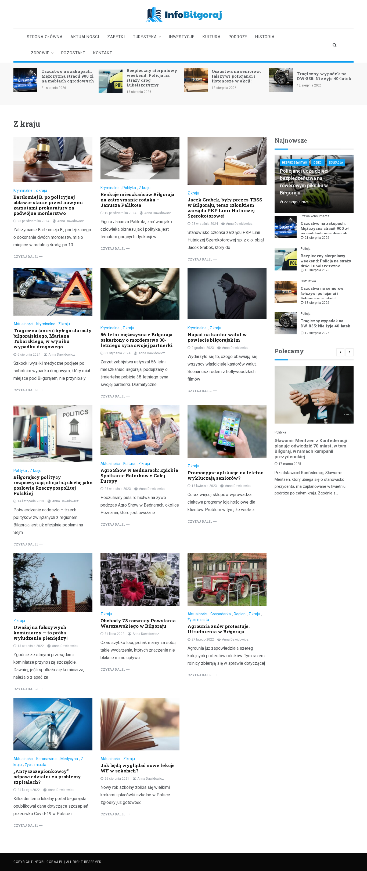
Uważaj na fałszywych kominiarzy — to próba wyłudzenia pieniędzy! (40, 632)
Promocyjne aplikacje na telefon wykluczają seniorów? (226, 475)
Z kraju (41, 190)
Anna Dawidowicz (70, 221)
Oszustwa (308, 281)
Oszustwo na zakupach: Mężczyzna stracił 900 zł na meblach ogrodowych (67, 76)
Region (240, 614)
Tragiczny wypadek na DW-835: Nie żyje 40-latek (324, 76)
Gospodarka (220, 614)
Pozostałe (73, 52)
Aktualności (84, 36)
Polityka (129, 188)
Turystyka (145, 36)
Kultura (212, 36)
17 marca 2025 (290, 464)
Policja (306, 249)
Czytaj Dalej (26, 257)
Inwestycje (182, 36)
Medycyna (69, 759)
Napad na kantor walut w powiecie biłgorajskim (217, 337)
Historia (264, 36)
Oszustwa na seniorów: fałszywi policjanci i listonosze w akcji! (236, 76)
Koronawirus (46, 759)
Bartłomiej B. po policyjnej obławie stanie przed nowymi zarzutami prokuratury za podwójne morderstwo (48, 205)
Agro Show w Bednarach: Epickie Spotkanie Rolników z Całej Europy (139, 475)
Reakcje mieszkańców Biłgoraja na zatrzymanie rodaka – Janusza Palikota (137, 199)
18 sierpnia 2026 (317, 270)
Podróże (238, 36)
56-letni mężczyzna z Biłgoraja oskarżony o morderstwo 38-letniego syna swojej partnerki (136, 339)
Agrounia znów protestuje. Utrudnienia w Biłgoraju (219, 629)
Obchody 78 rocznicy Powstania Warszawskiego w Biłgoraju (138, 623)
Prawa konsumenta (315, 216)
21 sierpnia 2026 (317, 238)
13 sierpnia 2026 (317, 303)
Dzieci (318, 162)
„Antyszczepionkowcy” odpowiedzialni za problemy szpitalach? (47, 776)
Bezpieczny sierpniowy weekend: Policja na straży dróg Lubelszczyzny (152, 78)
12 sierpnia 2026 (317, 333)
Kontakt (102, 52)
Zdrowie (40, 52)
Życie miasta (198, 619)
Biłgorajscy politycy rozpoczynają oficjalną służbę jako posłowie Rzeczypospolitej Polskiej (52, 485)
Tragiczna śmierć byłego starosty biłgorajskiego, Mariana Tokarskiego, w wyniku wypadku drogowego (52, 338)
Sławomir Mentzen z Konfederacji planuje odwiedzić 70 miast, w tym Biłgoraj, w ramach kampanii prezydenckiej (311, 448)
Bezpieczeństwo (294, 162)
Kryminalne (23, 190)
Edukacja (336, 162)
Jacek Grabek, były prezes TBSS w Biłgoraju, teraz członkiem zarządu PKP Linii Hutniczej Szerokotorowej (225, 208)
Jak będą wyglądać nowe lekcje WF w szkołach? (137, 768)
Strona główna (44, 36)
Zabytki (116, 36)
